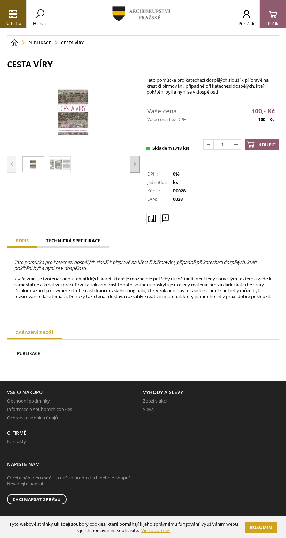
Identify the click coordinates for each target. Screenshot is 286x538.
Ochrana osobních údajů (32, 417)
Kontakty (16, 441)
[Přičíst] (236, 144)
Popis (22, 240)
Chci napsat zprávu (37, 499)
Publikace (28, 353)
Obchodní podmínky (28, 401)
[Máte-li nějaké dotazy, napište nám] (165, 218)
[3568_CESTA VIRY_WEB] (73, 112)
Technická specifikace (73, 240)
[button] (135, 164)
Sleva (148, 409)
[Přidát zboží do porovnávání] (151, 218)
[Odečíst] (208, 144)
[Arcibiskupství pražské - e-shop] (14, 43)
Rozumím (261, 527)
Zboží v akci (155, 401)
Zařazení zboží (34, 332)
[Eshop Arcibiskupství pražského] (143, 14)
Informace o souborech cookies (39, 409)
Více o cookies (155, 530)
